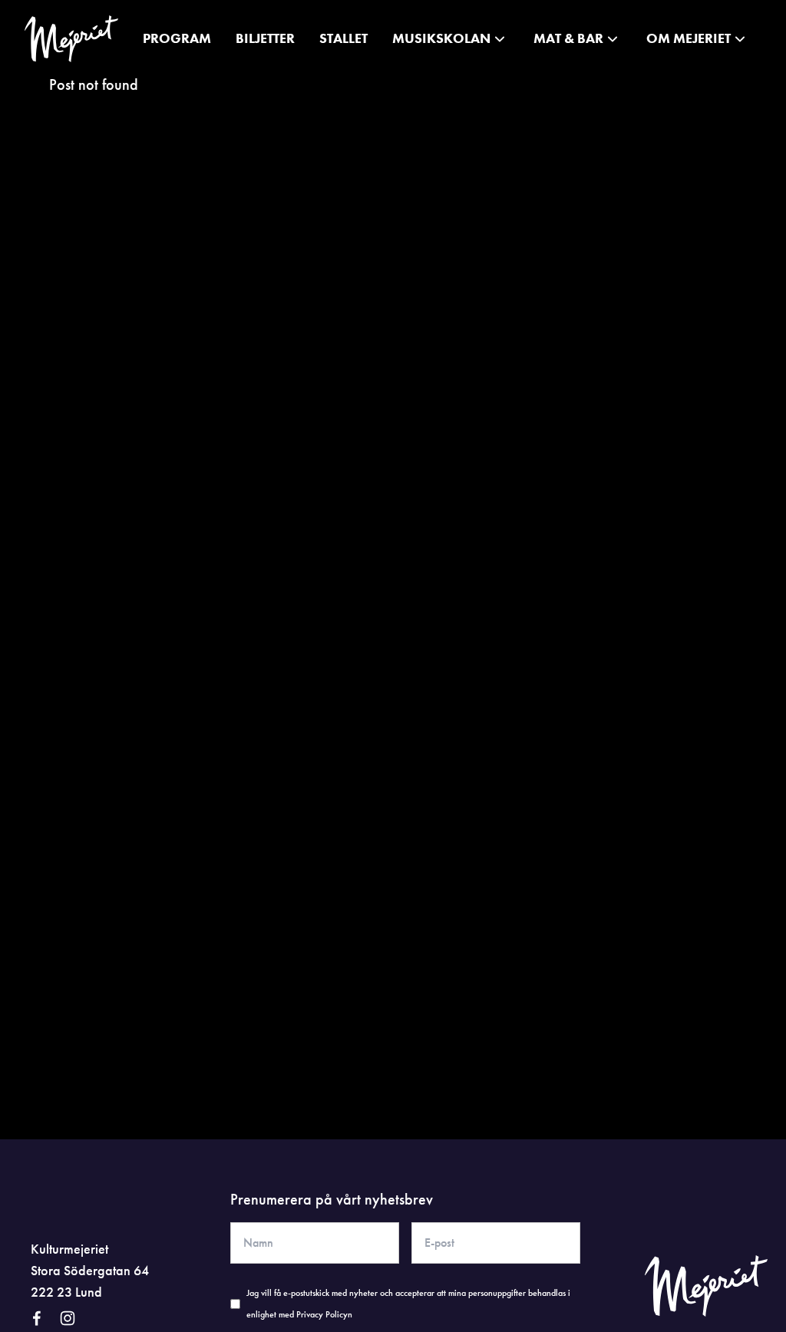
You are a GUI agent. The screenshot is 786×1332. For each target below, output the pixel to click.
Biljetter (265, 38)
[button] (450, 38)
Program (177, 38)
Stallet (343, 38)
